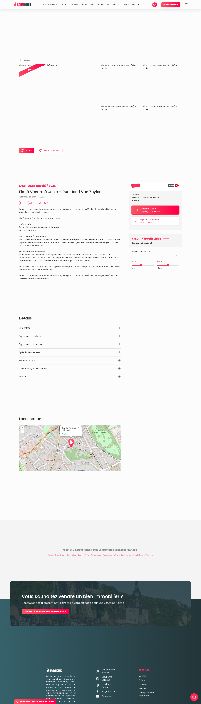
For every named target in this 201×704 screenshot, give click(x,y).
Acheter (143, 684)
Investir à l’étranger (108, 4)
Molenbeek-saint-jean (56, 555)
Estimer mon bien (170, 5)
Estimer (142, 680)
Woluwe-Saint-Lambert (123, 555)
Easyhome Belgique (107, 678)
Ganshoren (150, 555)
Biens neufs (87, 4)
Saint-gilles (71, 555)
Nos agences (130, 4)
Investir (142, 688)
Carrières (106, 696)
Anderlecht (139, 555)
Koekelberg (107, 555)
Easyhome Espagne (107, 686)
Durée (159, 261)
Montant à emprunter (141, 251)
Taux (134, 261)
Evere (80, 555)
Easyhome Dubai (110, 691)
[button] (70, 440)
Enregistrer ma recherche (146, 694)
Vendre (142, 676)
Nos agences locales (108, 671)
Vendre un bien (49, 4)
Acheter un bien (70, 4)
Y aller (64, 434)
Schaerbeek (96, 555)
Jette (87, 555)
